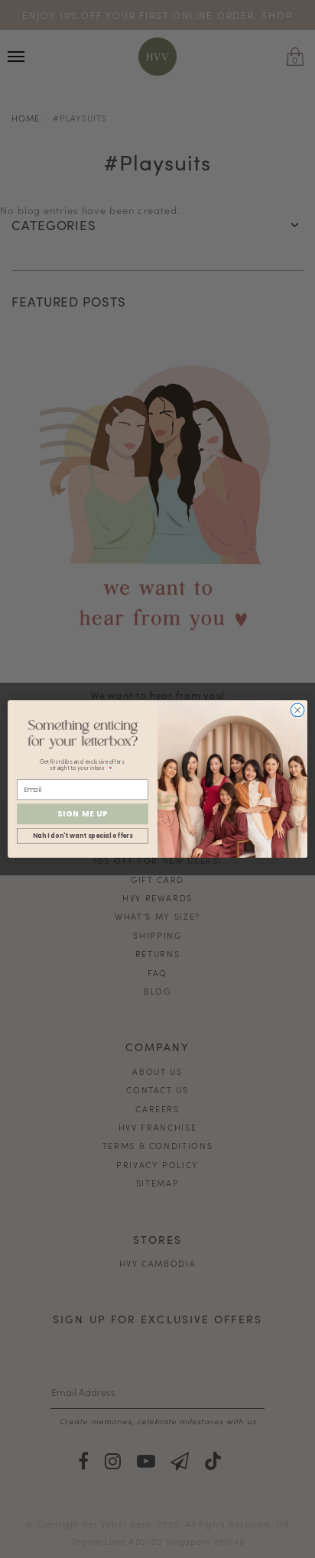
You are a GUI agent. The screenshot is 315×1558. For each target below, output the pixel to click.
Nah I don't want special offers (82, 836)
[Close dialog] (297, 710)
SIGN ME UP (82, 814)
